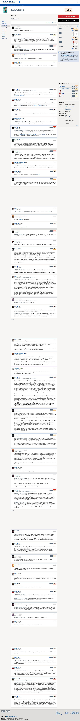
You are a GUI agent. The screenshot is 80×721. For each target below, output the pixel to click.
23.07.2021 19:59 (17, 592)
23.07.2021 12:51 (17, 615)
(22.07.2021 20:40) (20, 587)
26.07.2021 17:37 (17, 476)
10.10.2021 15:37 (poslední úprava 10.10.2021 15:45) (25, 378)
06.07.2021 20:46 (17, 668)
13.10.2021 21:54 (17, 172)
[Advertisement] (34, 78)
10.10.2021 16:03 (17, 354)
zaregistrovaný (65, 55)
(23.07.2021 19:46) (21, 598)
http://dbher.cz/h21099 (70, 106)
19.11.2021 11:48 (17, 28)
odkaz (35, 105)
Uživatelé (11, 5)
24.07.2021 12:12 (17, 566)
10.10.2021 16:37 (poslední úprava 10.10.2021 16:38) (25, 340)
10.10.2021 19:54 (17, 242)
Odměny (66, 713)
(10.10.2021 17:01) (20, 279)
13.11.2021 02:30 (17, 152)
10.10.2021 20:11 (17, 232)
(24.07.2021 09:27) (20, 546)
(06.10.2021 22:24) (23, 438)
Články (57, 712)
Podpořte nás (74, 711)
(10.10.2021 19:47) (20, 234)
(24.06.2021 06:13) (20, 682)
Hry (2, 5)
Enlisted (43, 134)
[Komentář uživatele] (49, 46)
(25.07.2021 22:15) (21, 493)
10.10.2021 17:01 (17, 307)
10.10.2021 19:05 (17, 267)
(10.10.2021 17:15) (20, 269)
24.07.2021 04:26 (17, 585)
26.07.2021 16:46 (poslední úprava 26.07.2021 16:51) (25, 491)
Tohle (15, 625)
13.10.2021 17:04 (17, 217)
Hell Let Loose (28, 134)
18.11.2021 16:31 (17, 110)
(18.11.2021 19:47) (23, 38)
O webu (57, 711)
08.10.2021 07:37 (17, 411)
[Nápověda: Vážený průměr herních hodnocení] (77, 26)
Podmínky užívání (75, 712)
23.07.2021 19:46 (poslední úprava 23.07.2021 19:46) (25, 605)
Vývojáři (6, 5)
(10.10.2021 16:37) (20, 302)
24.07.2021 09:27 (17, 574)
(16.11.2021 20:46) (22, 130)
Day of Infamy (22, 134)
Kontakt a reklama (75, 713)
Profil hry (3, 21)
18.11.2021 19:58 (17, 47)
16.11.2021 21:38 (17, 128)
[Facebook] (4, 711)
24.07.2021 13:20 (17, 557)
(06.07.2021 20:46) (20, 660)
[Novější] (11, 18)
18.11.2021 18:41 (17, 63)
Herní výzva (21, 5)
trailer (49, 211)
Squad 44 (34, 134)
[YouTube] (9, 711)
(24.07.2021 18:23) (20, 534)
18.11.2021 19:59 (17, 35)
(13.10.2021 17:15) (20, 165)
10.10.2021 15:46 (17, 369)
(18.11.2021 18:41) (20, 58)
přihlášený (72, 55)
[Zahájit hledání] (78, 2)
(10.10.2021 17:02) (21, 291)
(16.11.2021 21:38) (20, 121)
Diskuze (15, 5)
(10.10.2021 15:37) (20, 343)
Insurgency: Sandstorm (19, 95)
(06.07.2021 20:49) (20, 651)
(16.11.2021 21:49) (22, 113)
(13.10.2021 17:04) (23, 211)
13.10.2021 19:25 (17, 180)
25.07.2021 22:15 (17, 532)
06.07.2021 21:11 (17, 649)
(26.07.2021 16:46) (20, 478)
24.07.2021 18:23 (17, 544)
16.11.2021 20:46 (17, 141)
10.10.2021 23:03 (17, 224)
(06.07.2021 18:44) (20, 670)
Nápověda (67, 712)
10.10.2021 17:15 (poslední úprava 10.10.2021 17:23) (25, 277)
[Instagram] (7, 711)
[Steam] (2, 711)
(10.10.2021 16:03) (23, 309)
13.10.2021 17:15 (17, 209)
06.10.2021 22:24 (17, 451)
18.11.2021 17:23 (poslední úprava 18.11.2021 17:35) (25, 90)
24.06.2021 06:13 (17, 697)
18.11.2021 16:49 (17, 100)
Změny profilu (4, 38)
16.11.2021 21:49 (17, 119)
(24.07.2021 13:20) (20, 502)
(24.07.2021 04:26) (20, 577)
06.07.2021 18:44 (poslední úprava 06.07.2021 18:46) (25, 680)
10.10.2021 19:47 (17, 250)
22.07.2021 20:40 (17, 622)
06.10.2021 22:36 (17, 436)
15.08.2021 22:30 (17, 468)
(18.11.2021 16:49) (20, 92)
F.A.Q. (66, 711)
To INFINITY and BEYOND (19, 226)
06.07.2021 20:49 (17, 658)
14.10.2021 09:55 (17, 163)
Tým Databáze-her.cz (11, 716)
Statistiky (3, 36)
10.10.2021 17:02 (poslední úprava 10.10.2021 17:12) (25, 300)
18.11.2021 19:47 (17, 56)
